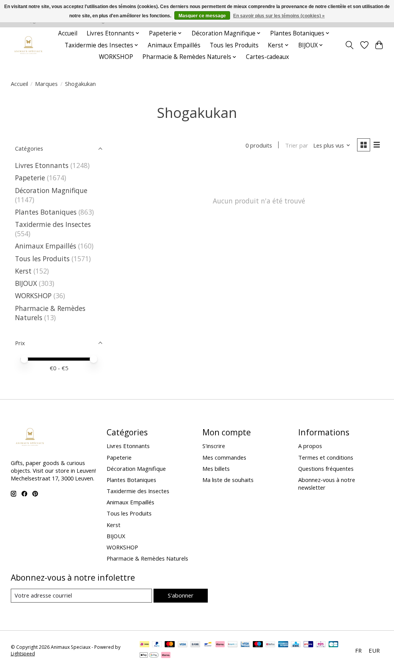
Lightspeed (23, 653)
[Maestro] (258, 645)
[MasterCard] (170, 645)
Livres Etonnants (41, 165)
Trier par (296, 145)
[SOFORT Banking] (220, 645)
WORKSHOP (116, 57)
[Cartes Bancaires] (333, 645)
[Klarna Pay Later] (165, 656)
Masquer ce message (202, 15)
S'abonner (181, 595)
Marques (46, 83)
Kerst (23, 270)
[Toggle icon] (349, 45)
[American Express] (283, 645)
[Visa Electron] (245, 645)
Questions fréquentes (326, 468)
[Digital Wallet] (149, 656)
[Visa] (183, 645)
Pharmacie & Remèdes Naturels (147, 558)
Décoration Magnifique (51, 190)
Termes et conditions (325, 457)
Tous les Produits (234, 45)
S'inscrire (213, 446)
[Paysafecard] (232, 645)
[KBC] (296, 645)
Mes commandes (224, 457)
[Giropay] (308, 645)
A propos (310, 446)
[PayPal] (157, 645)
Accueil (67, 33)
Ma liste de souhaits (228, 480)
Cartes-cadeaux (267, 57)
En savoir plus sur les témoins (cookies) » (279, 15)
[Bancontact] (208, 645)
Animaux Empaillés (174, 45)
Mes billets (216, 468)
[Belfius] (270, 645)
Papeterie (30, 177)
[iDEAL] (144, 645)
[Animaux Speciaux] (28, 45)
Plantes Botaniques (46, 212)
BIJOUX (26, 283)
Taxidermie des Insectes (53, 224)
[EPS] (321, 645)
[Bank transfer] (195, 645)
